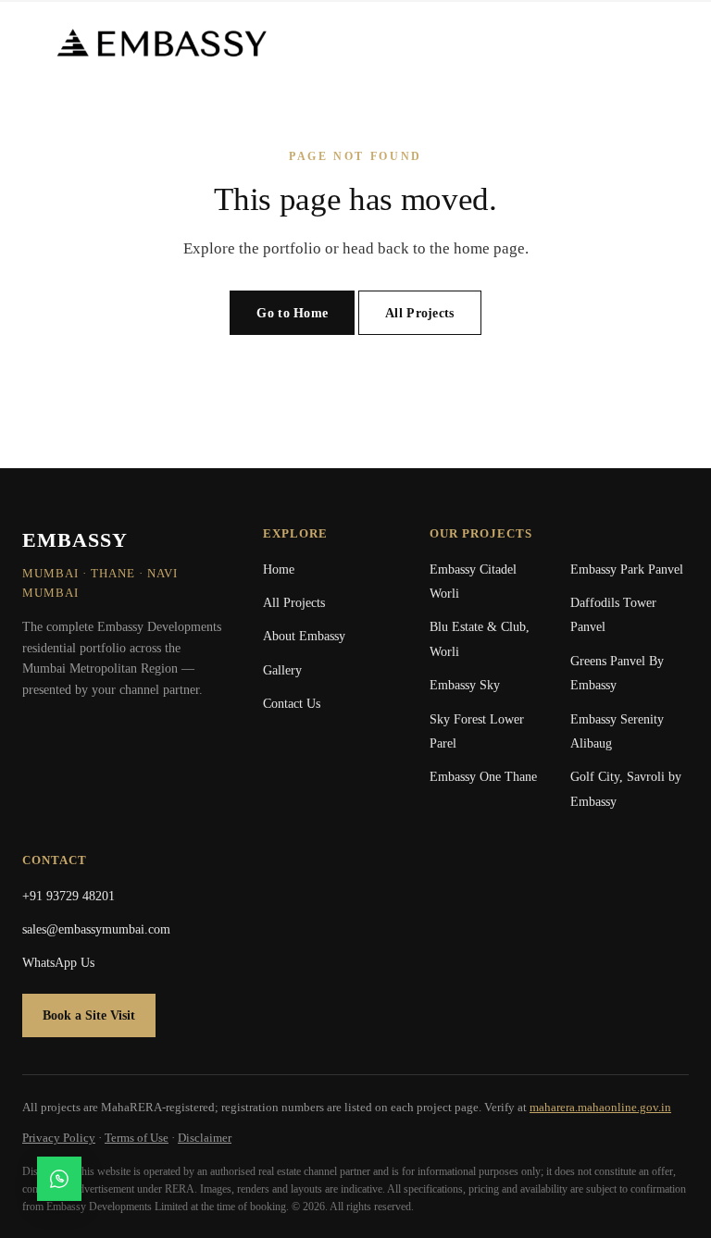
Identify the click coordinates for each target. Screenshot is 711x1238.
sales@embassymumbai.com (96, 929)
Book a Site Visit (89, 1015)
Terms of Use (136, 1138)
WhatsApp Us (58, 963)
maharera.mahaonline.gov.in (600, 1107)
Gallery (282, 670)
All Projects (419, 313)
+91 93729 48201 (68, 896)
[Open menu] (652, 42)
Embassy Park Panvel (626, 569)
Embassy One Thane (483, 777)
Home (278, 569)
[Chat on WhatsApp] (59, 1179)
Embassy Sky (465, 685)
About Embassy (304, 636)
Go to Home (292, 313)
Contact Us (291, 704)
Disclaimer (204, 1138)
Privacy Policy (58, 1138)
